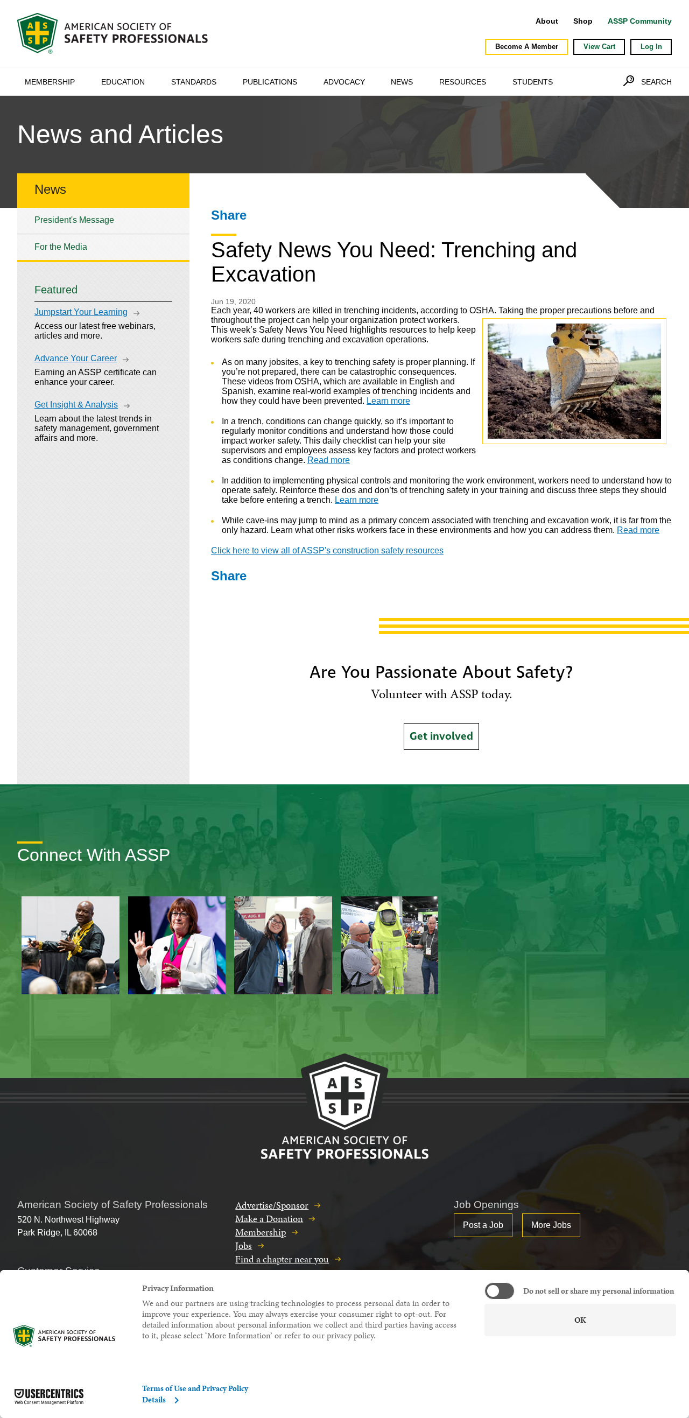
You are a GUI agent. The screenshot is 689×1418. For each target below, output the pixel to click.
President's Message (74, 219)
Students (532, 82)
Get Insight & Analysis (76, 404)
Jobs (243, 1245)
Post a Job (483, 1225)
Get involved (441, 736)
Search (656, 82)
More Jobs (551, 1225)
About (547, 21)
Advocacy (344, 82)
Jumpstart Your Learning (81, 312)
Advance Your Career (75, 358)
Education (123, 82)
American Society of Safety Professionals (113, 33)
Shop (583, 21)
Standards (193, 82)
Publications (270, 82)
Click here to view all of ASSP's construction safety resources (327, 550)
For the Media (60, 246)
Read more (328, 460)
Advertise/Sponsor (271, 1205)
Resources (462, 82)
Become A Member (526, 47)
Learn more (388, 400)
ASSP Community (640, 21)
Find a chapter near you (282, 1259)
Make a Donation (269, 1218)
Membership (50, 82)
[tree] (103, 234)
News (402, 82)
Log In (651, 47)
